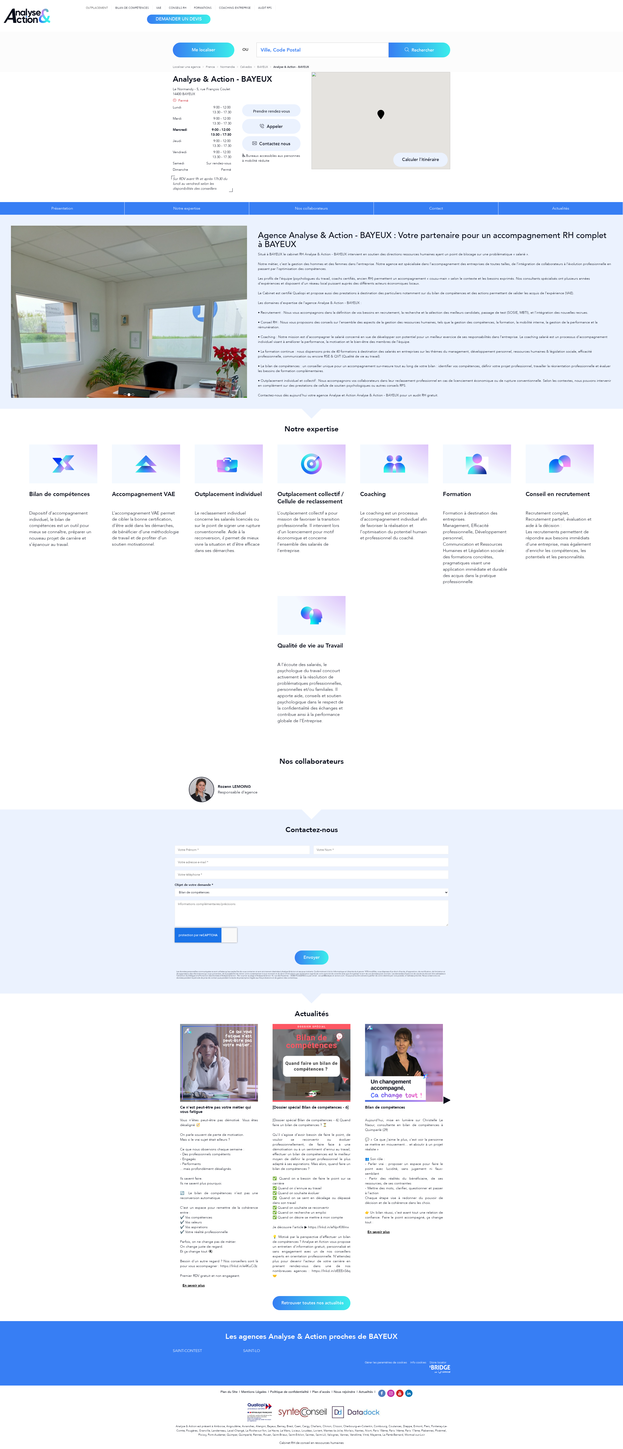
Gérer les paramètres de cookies (386, 1362)
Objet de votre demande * (194, 885)
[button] (381, 114)
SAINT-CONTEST (187, 1350)
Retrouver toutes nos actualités (312, 1303)
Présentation (62, 208)
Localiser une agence (187, 67)
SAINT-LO (251, 1350)
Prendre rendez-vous (271, 111)
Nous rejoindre (345, 1392)
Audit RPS (265, 8)
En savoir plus (194, 1285)
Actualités (560, 208)
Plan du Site (229, 1392)
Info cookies (418, 1362)
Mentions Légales (254, 1392)
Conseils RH (177, 8)
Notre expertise (186, 208)
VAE (158, 8)
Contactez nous (274, 144)
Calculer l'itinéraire (420, 160)
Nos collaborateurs (311, 208)
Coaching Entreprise (235, 8)
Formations (202, 8)
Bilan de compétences (132, 8)
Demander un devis (179, 19)
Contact (436, 208)
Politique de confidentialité (290, 1392)
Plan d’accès (321, 1392)
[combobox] (323, 50)
